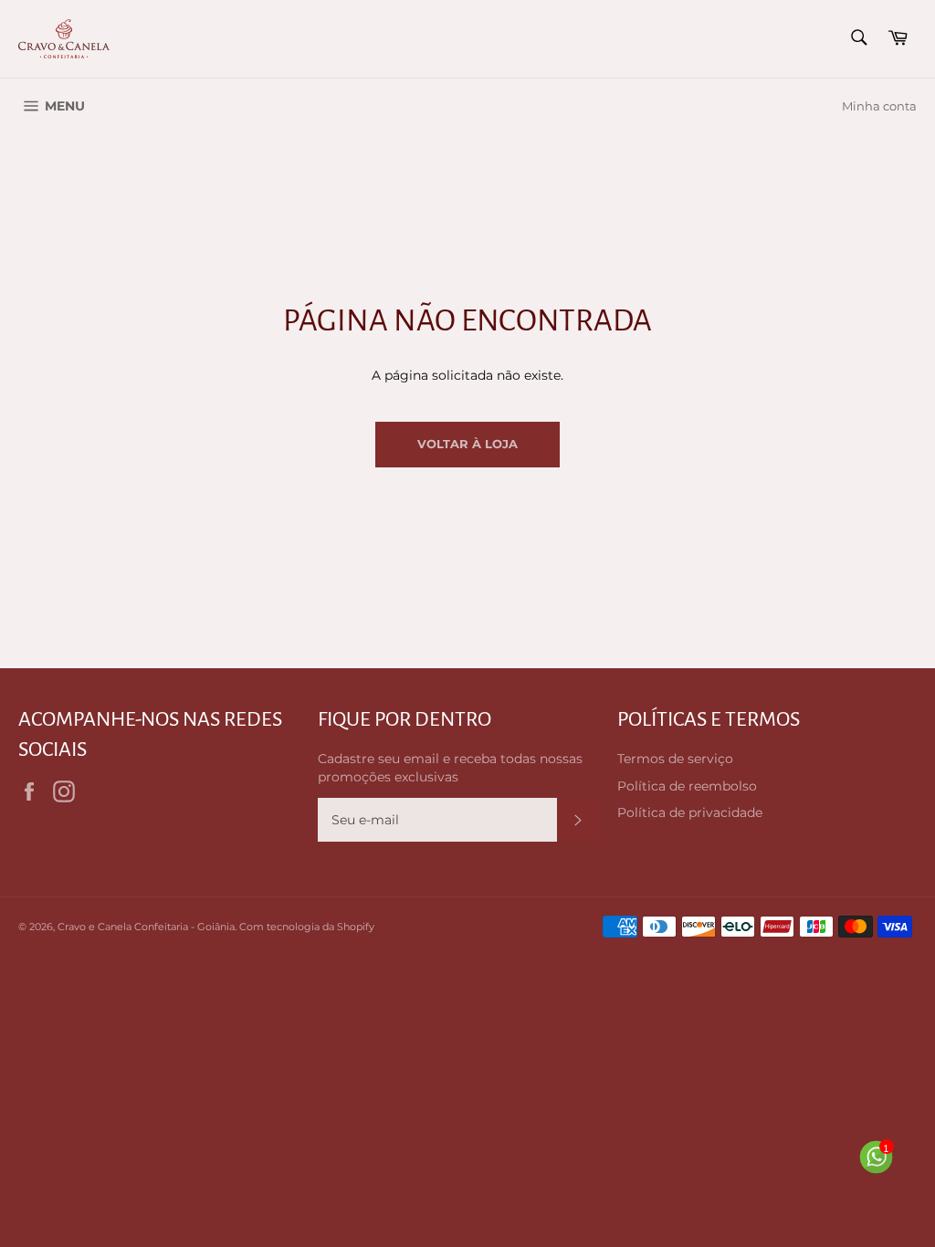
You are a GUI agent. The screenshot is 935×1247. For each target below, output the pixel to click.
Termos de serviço (675, 758)
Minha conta (879, 106)
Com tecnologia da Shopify (306, 926)
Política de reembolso (687, 786)
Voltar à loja (467, 443)
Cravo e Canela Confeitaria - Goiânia (146, 926)
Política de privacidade (689, 812)
